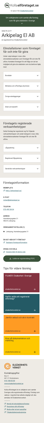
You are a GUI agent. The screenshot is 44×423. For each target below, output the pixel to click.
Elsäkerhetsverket (26, 11)
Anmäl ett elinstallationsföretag (18, 404)
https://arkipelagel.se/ (14, 191)
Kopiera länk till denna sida (15, 252)
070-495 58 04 (8, 209)
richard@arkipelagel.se (11, 200)
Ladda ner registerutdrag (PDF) (23, 259)
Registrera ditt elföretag (15, 407)
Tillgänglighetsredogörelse (16, 412)
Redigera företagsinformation (16, 243)
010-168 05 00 (9, 381)
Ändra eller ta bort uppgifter (16, 409)
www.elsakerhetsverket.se (13, 384)
